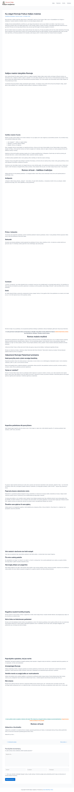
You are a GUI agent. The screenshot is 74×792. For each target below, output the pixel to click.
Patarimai (58, 3)
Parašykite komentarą (10, 16)
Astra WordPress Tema (48, 789)
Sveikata (69, 3)
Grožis (63, 3)
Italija (53, 3)
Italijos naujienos (8, 4)
